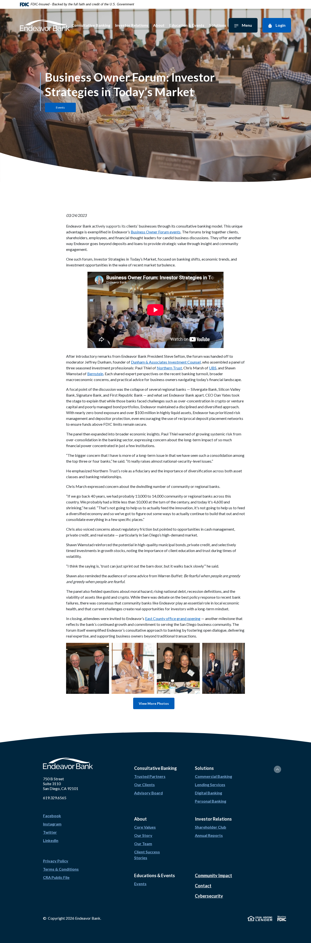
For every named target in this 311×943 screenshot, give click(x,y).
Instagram (52, 824)
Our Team (143, 843)
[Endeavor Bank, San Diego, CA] (45, 25)
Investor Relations (131, 25)
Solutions (217, 25)
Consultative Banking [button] (155, 768)
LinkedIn (50, 840)
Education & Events (186, 25)
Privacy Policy (55, 860)
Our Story (143, 835)
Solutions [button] (204, 768)
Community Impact (213, 875)
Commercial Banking (213, 776)
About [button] (140, 819)
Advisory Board (148, 792)
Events (140, 883)
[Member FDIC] (281, 918)
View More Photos (154, 703)
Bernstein (95, 373)
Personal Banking (210, 801)
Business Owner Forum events (156, 231)
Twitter (50, 832)
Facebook (52, 815)
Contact (203, 885)
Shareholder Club (210, 827)
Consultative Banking (91, 25)
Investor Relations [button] (213, 819)
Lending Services (210, 784)
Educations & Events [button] (154, 875)
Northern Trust (169, 367)
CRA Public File (56, 877)
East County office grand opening (172, 618)
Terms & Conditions (61, 869)
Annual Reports (209, 835)
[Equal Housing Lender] (260, 918)
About (158, 25)
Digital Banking (208, 792)
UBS (212, 367)
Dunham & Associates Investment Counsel (166, 362)
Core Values (145, 827)
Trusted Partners (149, 776)
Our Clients (144, 784)
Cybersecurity (209, 896)
